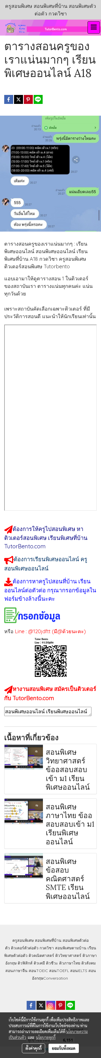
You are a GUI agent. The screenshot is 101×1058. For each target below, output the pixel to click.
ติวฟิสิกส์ (25, 963)
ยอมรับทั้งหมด (63, 1048)
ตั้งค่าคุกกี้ (34, 1048)
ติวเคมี (39, 963)
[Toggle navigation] (94, 27)
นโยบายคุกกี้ (46, 1037)
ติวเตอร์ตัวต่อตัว (24, 947)
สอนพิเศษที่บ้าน (48, 940)
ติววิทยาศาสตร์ (68, 955)
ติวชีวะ (52, 963)
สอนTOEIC (38, 970)
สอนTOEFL (59, 970)
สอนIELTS (78, 970)
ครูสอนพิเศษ (23, 940)
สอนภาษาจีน (16, 970)
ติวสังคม (88, 963)
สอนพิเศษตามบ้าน (70, 947)
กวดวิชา (47, 947)
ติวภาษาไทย (69, 963)
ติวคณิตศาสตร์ (41, 955)
